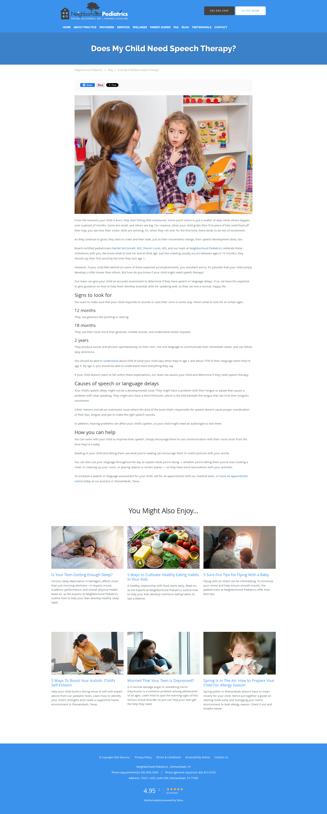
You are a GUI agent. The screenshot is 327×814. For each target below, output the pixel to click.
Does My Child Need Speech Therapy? (138, 70)
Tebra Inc (124, 757)
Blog (110, 70)
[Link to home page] (99, 10)
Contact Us (221, 757)
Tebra (180, 800)
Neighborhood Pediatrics (89, 70)
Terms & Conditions (168, 757)
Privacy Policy (143, 757)
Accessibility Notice (197, 757)
